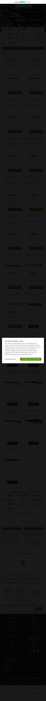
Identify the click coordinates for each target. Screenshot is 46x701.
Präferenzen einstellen (10, 359)
